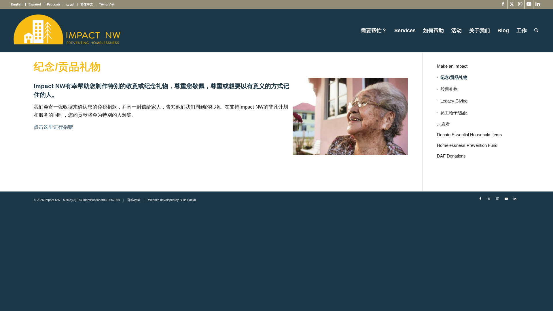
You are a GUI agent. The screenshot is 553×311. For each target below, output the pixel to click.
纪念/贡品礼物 (453, 77)
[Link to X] (511, 4)
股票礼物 (449, 89)
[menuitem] (18, 4)
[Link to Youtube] (529, 4)
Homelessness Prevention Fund (467, 145)
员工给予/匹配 (453, 112)
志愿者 (443, 124)
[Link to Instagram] (520, 4)
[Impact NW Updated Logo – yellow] (66, 30)
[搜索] (536, 30)
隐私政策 (134, 200)
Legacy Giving (453, 100)
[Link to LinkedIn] (537, 4)
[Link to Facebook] (503, 4)
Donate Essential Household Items (469, 134)
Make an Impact (452, 66)
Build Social (188, 200)
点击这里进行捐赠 (53, 127)
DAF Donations (451, 155)
